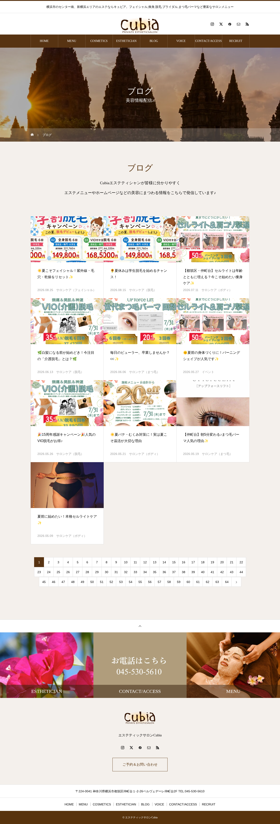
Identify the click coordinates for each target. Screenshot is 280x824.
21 (231, 562)
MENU (71, 41)
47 (63, 582)
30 (106, 572)
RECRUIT (235, 41)
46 (53, 582)
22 (241, 562)
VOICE (181, 41)
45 (44, 582)
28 (87, 572)
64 (227, 582)
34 (145, 572)
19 (212, 562)
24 (49, 572)
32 (126, 572)
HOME (44, 41)
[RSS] (247, 24)
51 (101, 582)
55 (140, 582)
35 (154, 572)
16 (183, 562)
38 (183, 572)
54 (130, 582)
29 (97, 572)
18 (203, 562)
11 (135, 562)
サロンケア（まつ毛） (144, 372)
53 (121, 582)
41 (212, 572)
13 (154, 562)
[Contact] (238, 24)
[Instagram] (212, 24)
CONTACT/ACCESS (208, 41)
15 (174, 562)
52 (111, 582)
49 (82, 582)
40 (203, 572)
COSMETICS (99, 41)
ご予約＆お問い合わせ (140, 764)
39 (193, 572)
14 (164, 562)
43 (231, 572)
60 (188, 582)
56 (150, 582)
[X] (221, 24)
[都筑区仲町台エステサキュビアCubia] (140, 24)
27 (77, 572)
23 (39, 572)
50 (92, 582)
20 (222, 562)
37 (174, 572)
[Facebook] (230, 24)
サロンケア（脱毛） (143, 290)
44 (241, 572)
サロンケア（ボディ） (216, 290)
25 (58, 572)
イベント (208, 372)
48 (73, 582)
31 (116, 572)
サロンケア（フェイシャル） (76, 290)
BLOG (154, 41)
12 (145, 562)
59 (178, 582)
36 (164, 572)
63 (217, 582)
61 (198, 582)
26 (68, 572)
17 (193, 562)
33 (135, 572)
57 (159, 582)
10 (126, 562)
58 (169, 582)
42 (222, 572)
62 (207, 582)
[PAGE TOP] (140, 625)
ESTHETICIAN (126, 41)
